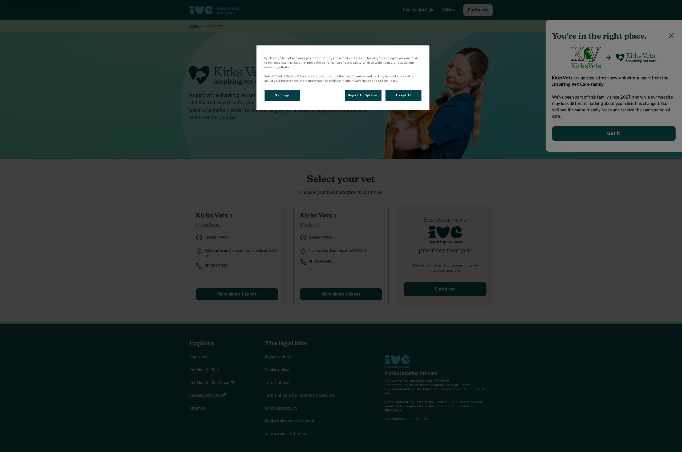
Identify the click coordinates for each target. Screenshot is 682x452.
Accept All (403, 95)
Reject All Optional (363, 95)
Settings (282, 95)
